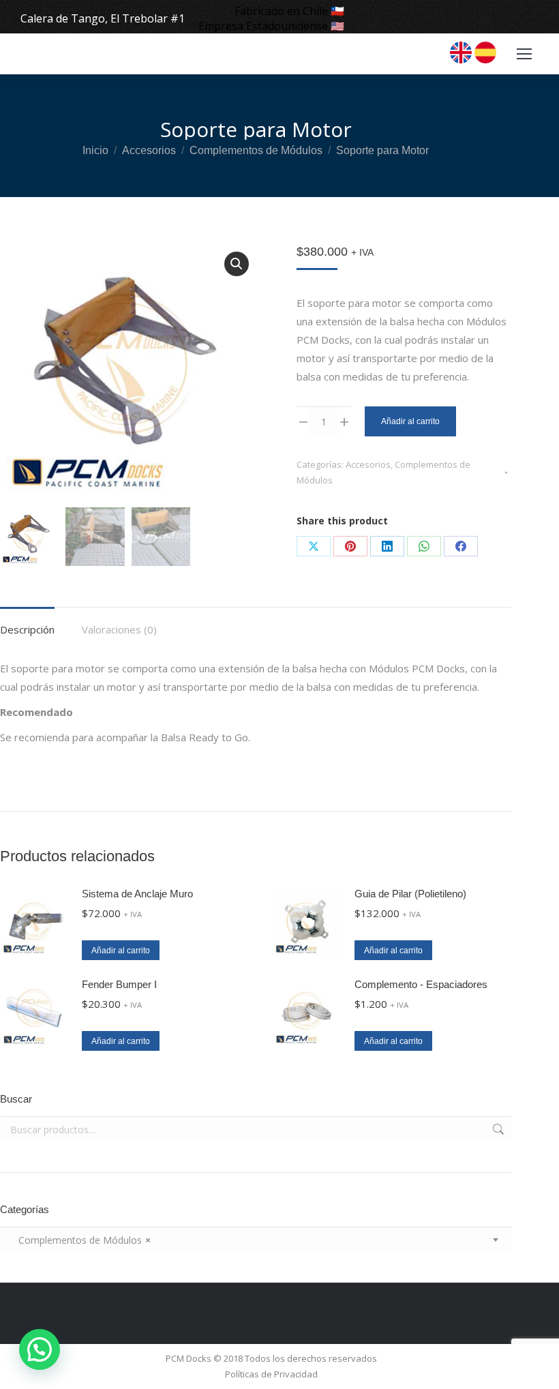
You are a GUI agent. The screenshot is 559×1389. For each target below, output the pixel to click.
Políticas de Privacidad (271, 1374)
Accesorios (368, 464)
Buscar (497, 1129)
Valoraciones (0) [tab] (119, 629)
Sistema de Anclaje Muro (137, 893)
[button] (236, 264)
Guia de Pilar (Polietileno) (410, 893)
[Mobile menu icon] (524, 54)
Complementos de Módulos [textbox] (80, 1240)
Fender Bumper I (119, 984)
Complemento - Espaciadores (420, 984)
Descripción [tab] (27, 629)
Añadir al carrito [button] (120, 950)
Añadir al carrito (410, 421)
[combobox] (255, 1240)
